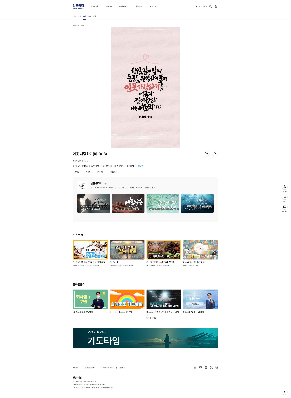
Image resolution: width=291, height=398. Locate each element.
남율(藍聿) (96, 183)
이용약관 (75, 368)
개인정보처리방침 (89, 368)
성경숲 (109, 6)
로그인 (198, 6)
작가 (94, 16)
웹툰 (89, 16)
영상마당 (94, 6)
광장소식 (153, 6)
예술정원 (138, 6)
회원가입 (204, 6)
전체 (74, 16)
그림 (79, 16)
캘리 (84, 16)
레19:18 (140, 166)
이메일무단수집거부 (107, 368)
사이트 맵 (122, 368)
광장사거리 (123, 6)
